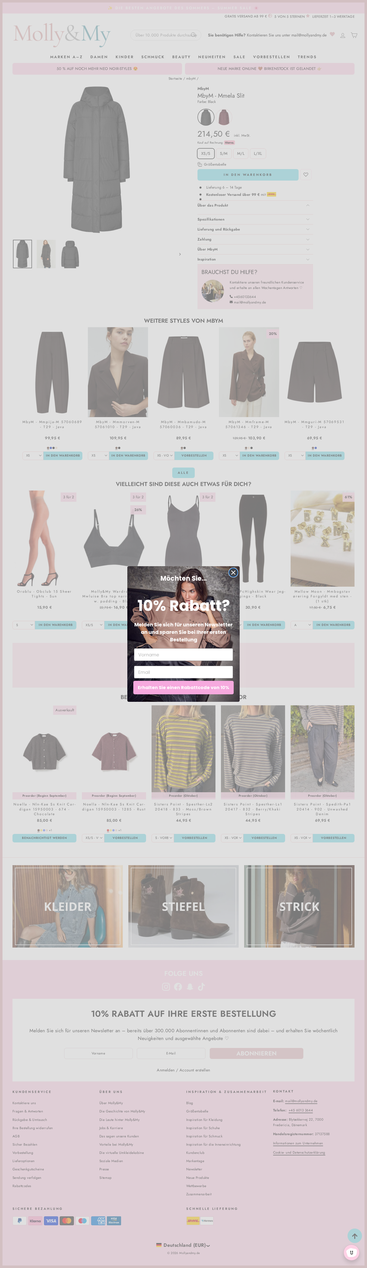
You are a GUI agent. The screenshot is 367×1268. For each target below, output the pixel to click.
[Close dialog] (233, 572)
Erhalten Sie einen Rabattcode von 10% (183, 687)
